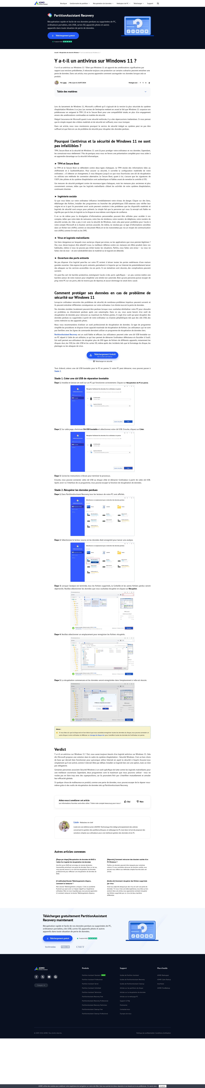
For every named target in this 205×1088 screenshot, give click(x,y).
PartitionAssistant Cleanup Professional (95, 1014)
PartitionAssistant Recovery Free (92, 997)
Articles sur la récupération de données (133, 992)
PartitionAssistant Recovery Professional (95, 1001)
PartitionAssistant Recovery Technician (94, 1005)
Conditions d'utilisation (163, 1033)
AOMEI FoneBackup (163, 988)
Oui (128, 801)
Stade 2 (57, 371)
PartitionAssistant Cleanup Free (92, 1009)
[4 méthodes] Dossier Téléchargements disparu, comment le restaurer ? (73, 882)
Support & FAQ (125, 1001)
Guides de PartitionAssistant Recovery (132, 979)
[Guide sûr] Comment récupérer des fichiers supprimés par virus (127, 882)
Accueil (56, 52)
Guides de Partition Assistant (129, 975)
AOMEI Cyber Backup (164, 979)
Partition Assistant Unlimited (91, 988)
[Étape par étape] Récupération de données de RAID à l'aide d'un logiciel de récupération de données (76, 860)
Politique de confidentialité (145, 1033)
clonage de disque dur (97, 735)
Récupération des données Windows (69, 52)
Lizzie (65, 83)
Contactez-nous (125, 1009)
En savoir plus (152, 1086)
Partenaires (123, 1005)
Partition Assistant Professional (92, 979)
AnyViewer (160, 984)
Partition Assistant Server (90, 984)
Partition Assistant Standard (91, 975)
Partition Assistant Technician (91, 992)
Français (40, 985)
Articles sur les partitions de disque (131, 988)
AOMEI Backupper (163, 975)
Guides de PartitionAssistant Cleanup (132, 984)
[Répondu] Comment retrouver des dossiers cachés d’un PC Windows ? (127, 860)
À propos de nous (125, 1014)
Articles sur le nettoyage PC (129, 997)
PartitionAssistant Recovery (65, 334)
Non (142, 801)
